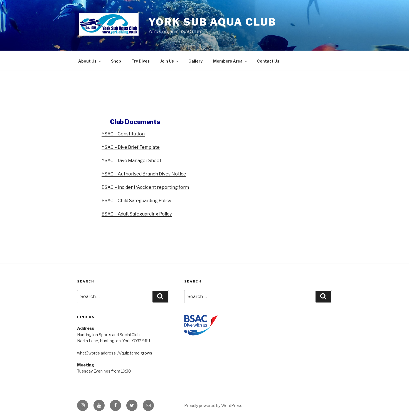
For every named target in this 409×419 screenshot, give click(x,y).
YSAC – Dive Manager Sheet (131, 160)
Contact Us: (268, 61)
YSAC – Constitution (123, 134)
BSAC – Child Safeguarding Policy (136, 200)
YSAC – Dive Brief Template (131, 147)
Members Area (228, 61)
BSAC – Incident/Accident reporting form (145, 187)
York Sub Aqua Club (212, 22)
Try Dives (141, 61)
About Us (87, 61)
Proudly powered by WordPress (213, 405)
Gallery (195, 61)
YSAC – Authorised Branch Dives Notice (144, 174)
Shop (116, 61)
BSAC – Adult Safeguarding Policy (137, 214)
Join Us (167, 61)
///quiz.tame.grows (134, 353)
